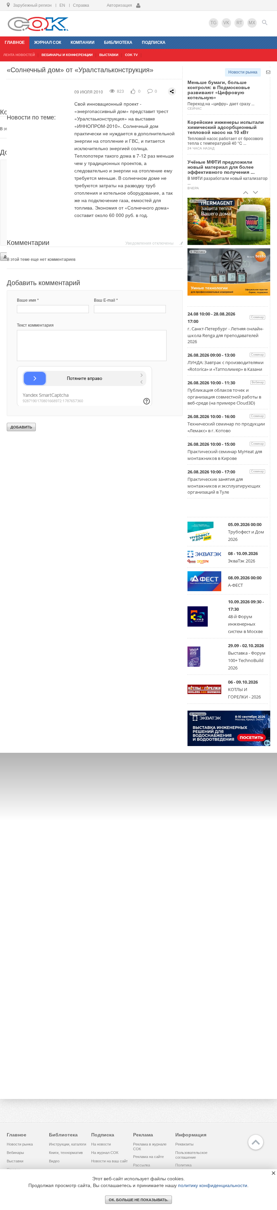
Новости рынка (242, 72)
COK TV (131, 55)
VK (226, 22)
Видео (54, 1161)
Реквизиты (184, 1144)
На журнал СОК (104, 1153)
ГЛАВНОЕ (15, 42)
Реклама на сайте (148, 1157)
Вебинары (15, 1153)
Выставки (15, 1161)
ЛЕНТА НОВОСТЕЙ (19, 55)
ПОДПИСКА (154, 42)
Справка (81, 5)
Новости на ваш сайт (109, 1161)
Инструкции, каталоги (67, 1144)
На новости (101, 1144)
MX (252, 22)
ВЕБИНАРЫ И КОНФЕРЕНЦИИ (67, 55)
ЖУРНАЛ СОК (47, 42)
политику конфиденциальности (212, 1185)
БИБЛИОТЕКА (118, 42)
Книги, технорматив (66, 1153)
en (62, 5)
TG (213, 22)
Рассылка (141, 1165)
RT (239, 22)
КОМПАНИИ (83, 42)
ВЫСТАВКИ (108, 55)
